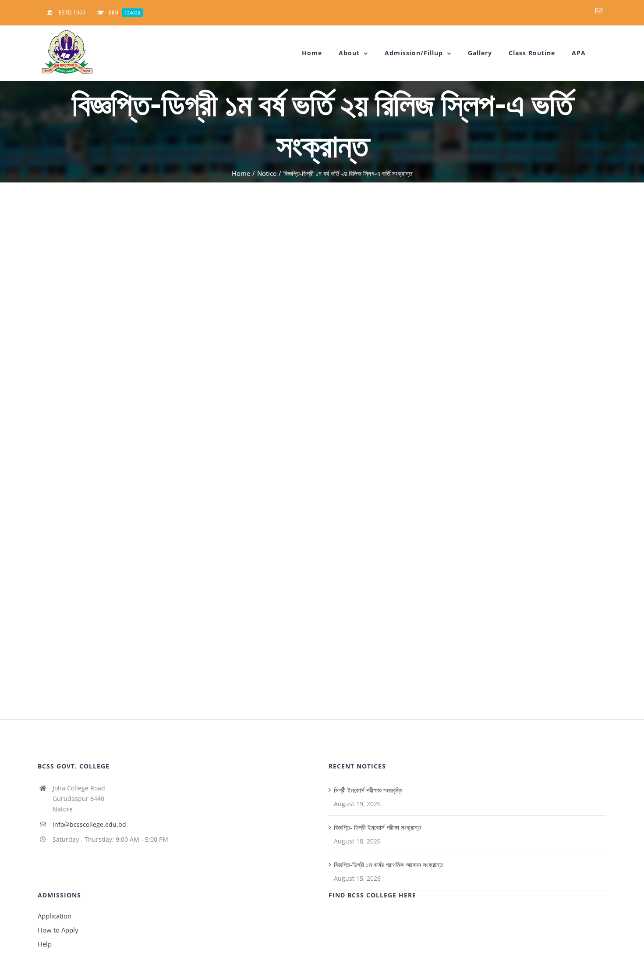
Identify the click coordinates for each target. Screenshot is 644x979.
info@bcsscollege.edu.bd (89, 824)
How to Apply (58, 929)
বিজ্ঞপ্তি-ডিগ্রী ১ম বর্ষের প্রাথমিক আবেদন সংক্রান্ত (388, 864)
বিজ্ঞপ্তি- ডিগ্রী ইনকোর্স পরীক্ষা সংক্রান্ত (377, 827)
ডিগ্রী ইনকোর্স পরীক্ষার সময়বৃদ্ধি (368, 790)
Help (45, 944)
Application (54, 915)
